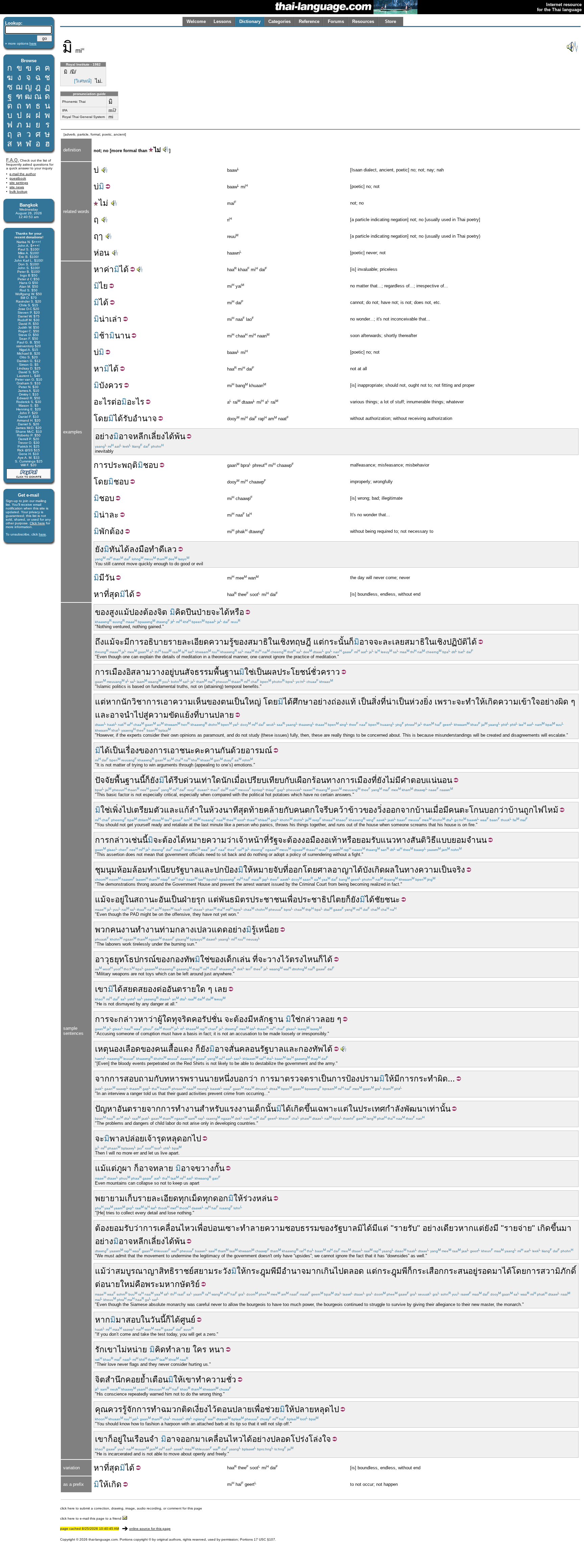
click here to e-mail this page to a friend (91, 1518)
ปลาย (304, 1409)
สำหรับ (211, 1108)
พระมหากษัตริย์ (172, 1284)
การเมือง (355, 780)
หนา (216, 1349)
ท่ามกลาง (177, 929)
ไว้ (285, 959)
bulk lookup (18, 191)
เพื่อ (201, 1228)
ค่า (109, 269)
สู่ (145, 714)
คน (299, 809)
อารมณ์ (258, 750)
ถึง (99, 641)
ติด (186, 1409)
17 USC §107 (264, 1539)
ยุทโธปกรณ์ (135, 959)
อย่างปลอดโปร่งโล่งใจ (291, 1439)
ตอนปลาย (234, 1409)
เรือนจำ (145, 1439)
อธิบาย (156, 641)
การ (101, 465)
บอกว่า (496, 809)
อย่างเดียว (440, 1228)
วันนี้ (158, 1319)
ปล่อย (134, 1138)
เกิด (491, 701)
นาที (230, 809)
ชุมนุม (106, 869)
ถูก (529, 809)
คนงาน (122, 929)
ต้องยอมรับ (114, 1228)
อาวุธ (104, 959)
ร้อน (319, 780)
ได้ (124, 269)
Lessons (222, 21)
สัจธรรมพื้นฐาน (212, 671)
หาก (113, 701)
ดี (161, 549)
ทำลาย (178, 1349)
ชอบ (150, 465)
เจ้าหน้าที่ (252, 840)
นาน (122, 335)
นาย (211, 1078)
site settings (18, 183)
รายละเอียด (188, 641)
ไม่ (157, 150)
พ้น (179, 436)
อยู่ (119, 899)
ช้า (104, 335)
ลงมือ (139, 549)
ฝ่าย (189, 899)
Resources (363, 21)
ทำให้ (475, 701)
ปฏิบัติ (456, 641)
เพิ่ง (116, 809)
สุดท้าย (251, 809)
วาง (274, 959)
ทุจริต (182, 1019)
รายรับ (405, 1228)
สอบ (133, 1319)
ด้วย (237, 750)
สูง (113, 612)
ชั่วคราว (325, 671)
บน (179, 671)
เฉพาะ (326, 1108)
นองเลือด (124, 1048)
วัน (109, 577)
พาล (117, 1138)
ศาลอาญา (335, 869)
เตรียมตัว (147, 809)
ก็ (351, 641)
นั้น (270, 1108)
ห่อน (101, 252)
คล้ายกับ (279, 809)
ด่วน (191, 780)
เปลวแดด (211, 929)
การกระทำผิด (423, 1078)
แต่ (318, 641)
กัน (225, 750)
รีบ (178, 780)
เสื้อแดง (179, 1048)
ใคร (199, 1349)
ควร (115, 1409)
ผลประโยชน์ (289, 671)
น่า (104, 319)
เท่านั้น (439, 1108)
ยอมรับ (368, 840)
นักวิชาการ (141, 701)
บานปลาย (216, 714)
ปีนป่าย (198, 612)
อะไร (102, 401)
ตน (226, 701)
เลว (170, 549)
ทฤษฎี (300, 641)
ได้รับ (123, 418)
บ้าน (422, 809)
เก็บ (131, 1198)
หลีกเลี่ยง (149, 436)
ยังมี (491, 1228)
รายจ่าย (518, 1228)
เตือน (159, 1379)
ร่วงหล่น (257, 1198)
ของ (102, 612)
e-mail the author (22, 174)
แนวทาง (395, 840)
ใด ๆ (204, 989)
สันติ (418, 840)
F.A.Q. (12, 160)
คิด (180, 612)
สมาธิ (258, 641)
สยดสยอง (139, 989)
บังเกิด (374, 869)
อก (187, 1138)
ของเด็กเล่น (230, 959)
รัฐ (273, 840)
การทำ (149, 1409)
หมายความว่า (211, 840)
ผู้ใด (164, 1019)
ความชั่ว (221, 1379)
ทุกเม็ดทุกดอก (203, 1198)
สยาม (204, 1271)
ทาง (333, 780)
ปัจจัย (104, 780)
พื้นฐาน (127, 780)
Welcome (196, 21)
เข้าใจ (529, 701)
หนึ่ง (226, 1078)
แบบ (444, 840)
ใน (272, 641)
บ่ (96, 169)
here (42, 534)
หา (99, 269)
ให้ (248, 869)
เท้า (335, 840)
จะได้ (220, 612)
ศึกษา (303, 701)
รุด (161, 1138)
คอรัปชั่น (207, 1019)
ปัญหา (106, 1108)
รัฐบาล (272, 1048)
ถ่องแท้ (343, 701)
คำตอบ (413, 780)
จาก (407, 809)
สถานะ (146, 899)
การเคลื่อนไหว (169, 1228)
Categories (279, 21)
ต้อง (117, 531)
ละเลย (394, 641)
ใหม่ (127, 1284)
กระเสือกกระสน (440, 1271)
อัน (164, 899)
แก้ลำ (189, 809)
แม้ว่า (105, 1271)
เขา (101, 989)
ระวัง (222, 1271)
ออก (393, 809)
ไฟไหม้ (546, 809)
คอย (132, 1379)
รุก (200, 899)
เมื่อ (238, 780)
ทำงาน (147, 929)
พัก (104, 531)
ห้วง (216, 809)
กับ (289, 780)
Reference (309, 21)
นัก (226, 780)
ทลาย (163, 1168)
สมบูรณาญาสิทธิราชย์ (154, 1271)
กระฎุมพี (261, 1271)
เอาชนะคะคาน (193, 750)
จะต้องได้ (169, 840)
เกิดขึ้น (303, 1108)
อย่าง (104, 436)
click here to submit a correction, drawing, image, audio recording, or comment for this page (131, 1508)
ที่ (383, 701)
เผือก (303, 780)
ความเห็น (189, 701)
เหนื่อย (267, 929)
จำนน (476, 840)
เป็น (260, 671)
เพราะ (445, 701)
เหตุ (101, 1048)
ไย (103, 285)
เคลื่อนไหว (224, 1439)
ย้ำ (145, 1379)
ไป (126, 809)
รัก (99, 1349)
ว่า (152, 1019)
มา (279, 1078)
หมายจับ (268, 869)
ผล (390, 869)
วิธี (431, 840)
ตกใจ (314, 809)
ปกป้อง (226, 869)
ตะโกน (471, 809)
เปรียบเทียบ (264, 780)
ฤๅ (98, 236)
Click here (37, 523)
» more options (20, 43)
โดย (101, 418)
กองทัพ (182, 959)
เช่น (135, 840)
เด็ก (258, 1108)
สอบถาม (139, 1078)
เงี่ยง (200, 1409)
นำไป (133, 714)
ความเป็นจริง (441, 869)
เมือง (117, 671)
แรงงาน (238, 1108)
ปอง (136, 612)
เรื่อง (131, 750)
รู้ (231, 641)
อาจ (126, 436)
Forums (336, 21)
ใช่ (249, 671)
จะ (119, 641)
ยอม (459, 840)
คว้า (340, 809)
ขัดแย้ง (181, 714)
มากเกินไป (324, 1271)
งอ (305, 840)
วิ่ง (381, 809)
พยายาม (110, 1198)
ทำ (154, 549)
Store (390, 21)
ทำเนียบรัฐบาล (173, 869)
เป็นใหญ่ (246, 701)
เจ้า (150, 1138)
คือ (140, 1284)
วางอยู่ (162, 671)
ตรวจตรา (301, 1078)
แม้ (123, 612)
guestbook (17, 178)
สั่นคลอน (244, 1048)
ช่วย (272, 1409)
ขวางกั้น (209, 1168)
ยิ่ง (427, 701)
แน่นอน (439, 780)
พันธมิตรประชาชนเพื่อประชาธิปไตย (282, 899)
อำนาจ (144, 418)
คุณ (101, 1409)
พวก (102, 929)
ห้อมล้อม (132, 869)
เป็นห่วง (409, 701)
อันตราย (181, 989)
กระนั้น (336, 641)
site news (16, 187)
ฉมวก (171, 1409)
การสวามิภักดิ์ (551, 1271)
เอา (167, 701)
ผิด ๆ (566, 701)
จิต (162, 612)
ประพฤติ (123, 465)
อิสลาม (138, 671)
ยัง (99, 549)
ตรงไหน (303, 959)
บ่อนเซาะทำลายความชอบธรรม (263, 1228)
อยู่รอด (480, 1271)
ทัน (114, 549)
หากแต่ (471, 1228)
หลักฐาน (268, 1019)
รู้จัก (129, 1409)
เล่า (115, 319)
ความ (219, 641)
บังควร (111, 385)
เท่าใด (210, 780)
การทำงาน (180, 1108)
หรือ (236, 612)
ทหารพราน (184, 1078)
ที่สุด (112, 594)
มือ (315, 840)
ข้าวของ (362, 809)
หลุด (174, 1138)
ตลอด (353, 1271)
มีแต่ (380, 1228)
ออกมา (192, 1439)
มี (101, 577)
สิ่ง (376, 701)
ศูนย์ (187, 1319)
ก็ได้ (325, 959)
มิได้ (364, 1228)
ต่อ (116, 401)
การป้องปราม (355, 1078)
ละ (114, 514)
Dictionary (250, 21)
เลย (221, 989)
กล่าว (119, 840)
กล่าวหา (133, 1019)
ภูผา (124, 1168)
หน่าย (137, 1349)
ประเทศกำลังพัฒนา (392, 1108)
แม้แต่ (106, 1168)
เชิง (283, 641)
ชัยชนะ (387, 899)
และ (102, 714)
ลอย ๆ (330, 1019)
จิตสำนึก (110, 1379)
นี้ (142, 780)
